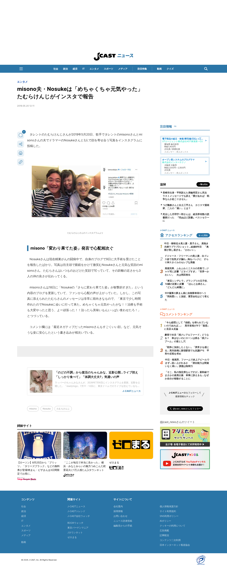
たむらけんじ (63, 408)
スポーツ (108, 68)
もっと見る (203, 235)
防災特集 (142, 68)
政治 (65, 68)
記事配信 (164, 535)
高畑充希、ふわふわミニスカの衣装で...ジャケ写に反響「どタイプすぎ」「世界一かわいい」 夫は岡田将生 (187, 271)
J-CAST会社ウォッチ (78, 516)
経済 (75, 68)
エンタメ (94, 68)
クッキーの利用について (172, 525)
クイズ (170, 68)
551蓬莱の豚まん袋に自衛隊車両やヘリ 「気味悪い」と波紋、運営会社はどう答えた (187, 296)
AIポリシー (165, 520)
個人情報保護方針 (169, 506)
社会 (56, 68)
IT (83, 68)
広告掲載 (164, 530)
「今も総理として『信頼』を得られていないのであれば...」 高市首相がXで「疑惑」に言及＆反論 (187, 325)
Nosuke (47, 408)
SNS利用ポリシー (169, 516)
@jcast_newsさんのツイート (177, 422)
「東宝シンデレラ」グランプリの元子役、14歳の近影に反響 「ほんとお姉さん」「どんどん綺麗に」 (187, 284)
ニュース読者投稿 (123, 520)
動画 (159, 68)
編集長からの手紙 (123, 525)
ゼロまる (72, 537)
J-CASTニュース (76, 506)
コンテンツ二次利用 (170, 540)
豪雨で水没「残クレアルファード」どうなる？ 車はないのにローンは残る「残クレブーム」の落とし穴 (187, 338)
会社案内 (118, 506)
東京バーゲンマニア (77, 527)
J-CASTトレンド (76, 511)
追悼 (163, 184)
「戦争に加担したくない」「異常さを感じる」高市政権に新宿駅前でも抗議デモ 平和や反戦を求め (187, 350)
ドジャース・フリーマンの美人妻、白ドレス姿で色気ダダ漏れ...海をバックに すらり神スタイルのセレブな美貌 (187, 259)
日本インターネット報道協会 (175, 544)
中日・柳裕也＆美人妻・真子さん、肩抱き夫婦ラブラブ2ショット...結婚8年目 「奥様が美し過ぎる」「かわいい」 (186, 246)
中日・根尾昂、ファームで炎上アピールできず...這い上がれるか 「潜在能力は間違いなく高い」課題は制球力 (187, 362)
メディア (122, 68)
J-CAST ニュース (113, 56)
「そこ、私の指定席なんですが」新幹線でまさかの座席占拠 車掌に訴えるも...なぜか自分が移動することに (187, 375)
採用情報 (118, 511)
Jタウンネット (75, 532)
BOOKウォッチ (75, 522)
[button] (21, 69)
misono (33, 408)
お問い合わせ (120, 516)
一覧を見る (203, 184)
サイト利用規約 (168, 511)
